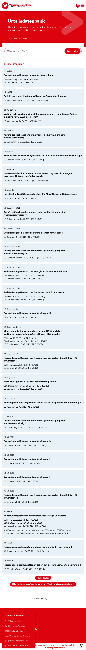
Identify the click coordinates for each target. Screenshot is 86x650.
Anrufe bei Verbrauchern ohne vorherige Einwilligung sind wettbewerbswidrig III (35, 252)
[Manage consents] (81, 645)
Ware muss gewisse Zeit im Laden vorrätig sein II (30, 381)
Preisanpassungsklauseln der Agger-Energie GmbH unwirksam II (38, 547)
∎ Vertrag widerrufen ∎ (55, 647)
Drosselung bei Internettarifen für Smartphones (29, 75)
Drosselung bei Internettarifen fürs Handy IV (27, 441)
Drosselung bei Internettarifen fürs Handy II (27, 477)
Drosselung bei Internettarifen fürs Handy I (27, 459)
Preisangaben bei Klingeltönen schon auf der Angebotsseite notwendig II (42, 402)
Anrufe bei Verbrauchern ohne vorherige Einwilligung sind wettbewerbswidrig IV (35, 213)
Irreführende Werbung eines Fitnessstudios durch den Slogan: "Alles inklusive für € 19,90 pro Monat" (40, 115)
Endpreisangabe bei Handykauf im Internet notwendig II (33, 232)
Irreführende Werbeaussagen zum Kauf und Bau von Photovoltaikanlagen (43, 155)
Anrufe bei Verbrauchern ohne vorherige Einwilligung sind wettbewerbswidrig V (35, 136)
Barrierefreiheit (68, 645)
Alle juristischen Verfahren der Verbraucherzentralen (42, 584)
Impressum (53, 645)
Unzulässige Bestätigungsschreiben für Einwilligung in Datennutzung (40, 194)
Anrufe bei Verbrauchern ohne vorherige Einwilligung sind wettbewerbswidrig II (35, 422)
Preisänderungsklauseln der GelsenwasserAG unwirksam (34, 292)
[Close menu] (33, 614)
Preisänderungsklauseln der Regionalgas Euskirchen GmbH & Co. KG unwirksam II (40, 359)
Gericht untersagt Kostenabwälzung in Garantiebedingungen (36, 96)
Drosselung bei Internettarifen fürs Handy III (27, 313)
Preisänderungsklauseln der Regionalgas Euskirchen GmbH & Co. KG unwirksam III (40, 496)
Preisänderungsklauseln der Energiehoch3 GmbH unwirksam (36, 271)
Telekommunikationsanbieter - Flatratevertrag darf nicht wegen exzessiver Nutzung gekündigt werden (38, 175)
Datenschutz (40, 645)
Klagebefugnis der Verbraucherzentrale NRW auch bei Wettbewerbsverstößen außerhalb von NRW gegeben (32, 332)
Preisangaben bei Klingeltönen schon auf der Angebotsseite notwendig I (42, 564)
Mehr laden (43, 577)
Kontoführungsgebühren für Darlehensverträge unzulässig (35, 515)
